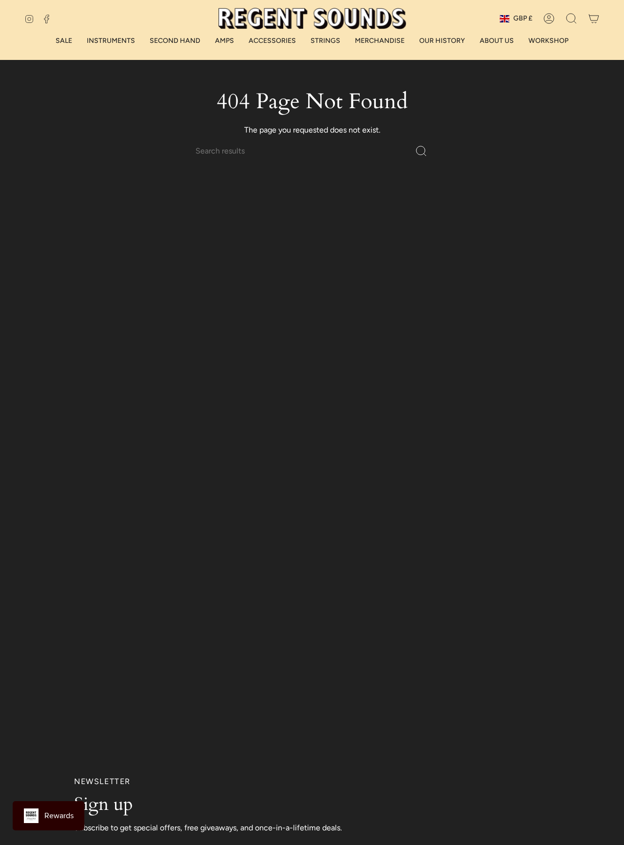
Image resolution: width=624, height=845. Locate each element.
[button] (571, 18)
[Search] (421, 150)
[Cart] (594, 18)
